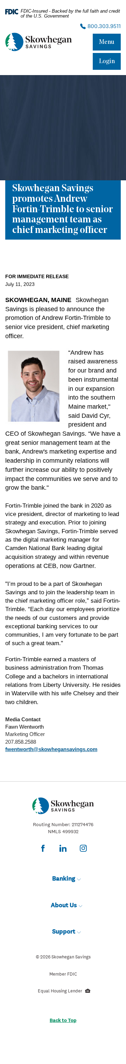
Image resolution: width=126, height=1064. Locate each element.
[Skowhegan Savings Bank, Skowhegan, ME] (38, 42)
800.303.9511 (103, 25)
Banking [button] (63, 878)
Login (107, 61)
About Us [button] (64, 905)
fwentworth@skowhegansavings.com (51, 749)
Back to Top (63, 1020)
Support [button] (63, 931)
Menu (106, 42)
